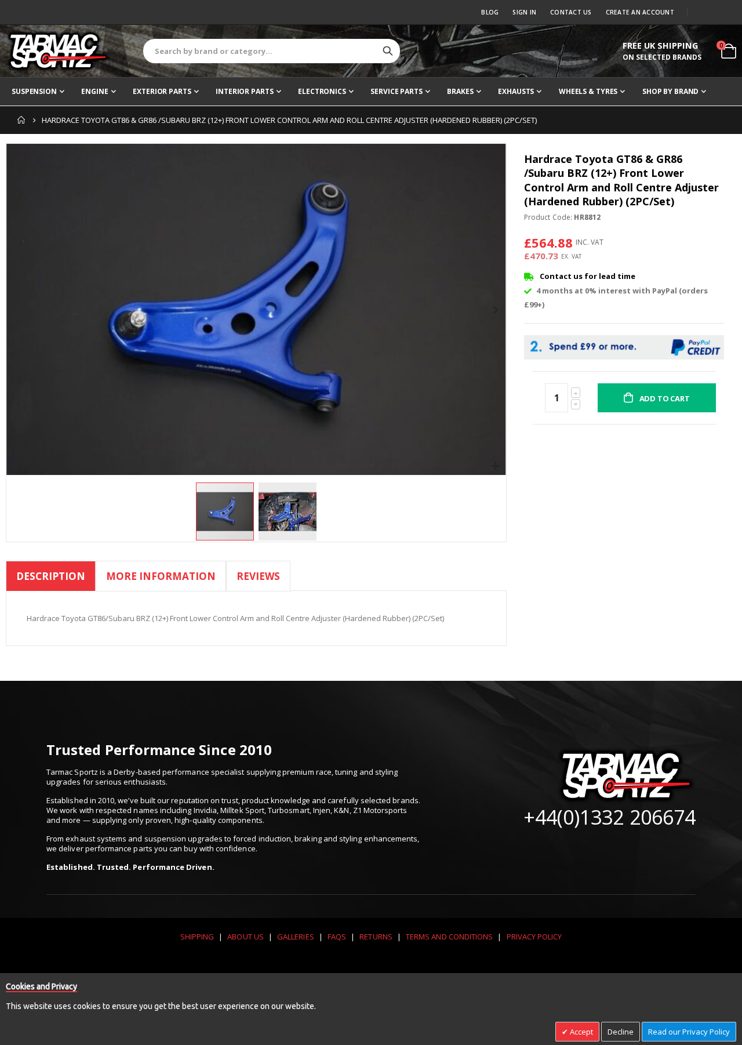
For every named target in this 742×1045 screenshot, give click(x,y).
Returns (375, 936)
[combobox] (271, 51)
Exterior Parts (162, 91)
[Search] (388, 51)
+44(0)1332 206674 (609, 817)
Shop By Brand (670, 91)
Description (50, 576)
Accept (580, 1031)
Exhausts (516, 91)
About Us (245, 936)
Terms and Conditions (449, 936)
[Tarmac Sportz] (58, 51)
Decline (621, 1031)
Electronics (322, 91)
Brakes (460, 91)
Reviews (258, 576)
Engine (94, 91)
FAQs (337, 936)
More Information (161, 576)
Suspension (34, 91)
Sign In (524, 12)
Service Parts (396, 91)
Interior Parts (244, 91)
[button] (496, 466)
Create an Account (640, 12)
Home (21, 120)
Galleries (295, 936)
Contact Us (571, 12)
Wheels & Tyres (588, 91)
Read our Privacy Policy (689, 1031)
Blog (490, 12)
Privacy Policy (534, 936)
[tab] (51, 578)
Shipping (197, 936)
